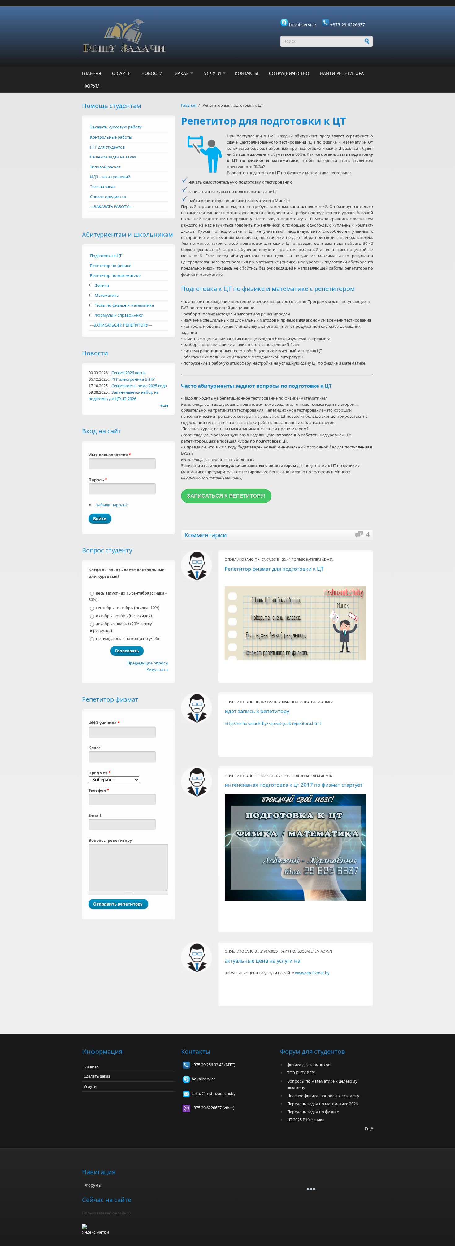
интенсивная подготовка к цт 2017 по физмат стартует (293, 784)
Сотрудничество (289, 73)
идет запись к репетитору (257, 711)
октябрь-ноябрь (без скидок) (124, 615)
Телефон (99, 790)
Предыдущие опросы (147, 663)
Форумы (93, 1185)
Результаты (157, 669)
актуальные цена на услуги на (262, 960)
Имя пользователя (110, 454)
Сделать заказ (97, 1076)
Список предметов (108, 196)
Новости (152, 73)
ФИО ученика (104, 722)
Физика (102, 285)
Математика (107, 295)
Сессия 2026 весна (128, 372)
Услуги (212, 73)
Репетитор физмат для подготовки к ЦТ (274, 568)
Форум (92, 86)
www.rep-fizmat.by (312, 973)
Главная (91, 73)
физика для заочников (308, 1064)
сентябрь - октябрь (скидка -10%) (127, 607)
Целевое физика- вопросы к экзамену (323, 1095)
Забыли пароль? (112, 505)
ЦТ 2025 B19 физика (305, 1120)
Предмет (99, 773)
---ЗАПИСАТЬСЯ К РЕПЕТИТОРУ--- (121, 325)
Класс (95, 748)
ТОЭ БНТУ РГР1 (301, 1072)
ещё (164, 405)
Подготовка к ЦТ (106, 255)
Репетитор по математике (115, 275)
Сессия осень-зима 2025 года (139, 385)
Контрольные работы (111, 137)
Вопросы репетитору (110, 840)
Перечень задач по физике (313, 1111)
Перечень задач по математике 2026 (322, 1103)
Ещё (369, 1128)
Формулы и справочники (119, 315)
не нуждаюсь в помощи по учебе (128, 638)
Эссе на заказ (102, 186)
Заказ (181, 73)
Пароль (98, 479)
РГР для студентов (107, 147)
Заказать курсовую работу (116, 127)
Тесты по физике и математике (124, 305)
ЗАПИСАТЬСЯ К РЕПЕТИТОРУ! (226, 496)
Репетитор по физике (110, 265)
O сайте (121, 73)
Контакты (246, 73)
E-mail (95, 815)
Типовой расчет (105, 167)
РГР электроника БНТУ (133, 379)
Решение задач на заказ (113, 157)
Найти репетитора (342, 73)
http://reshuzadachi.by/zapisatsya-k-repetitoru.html (273, 723)
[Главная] (178, 36)
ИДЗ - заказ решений (110, 177)
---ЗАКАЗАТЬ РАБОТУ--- (111, 206)
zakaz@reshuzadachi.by (214, 1093)
